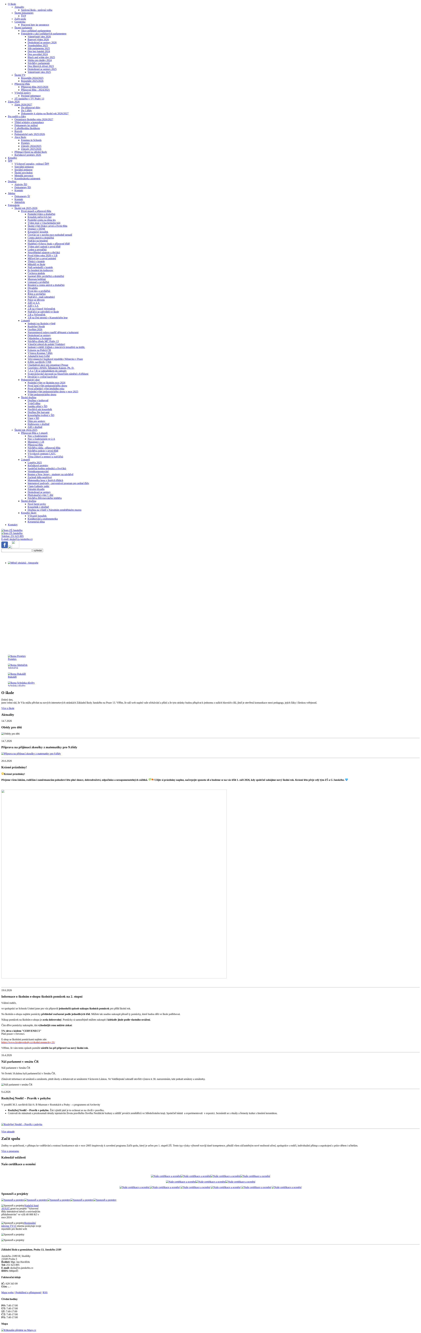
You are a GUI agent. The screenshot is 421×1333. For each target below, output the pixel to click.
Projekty (25, 143)
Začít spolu (20, 18)
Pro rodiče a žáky (17, 116)
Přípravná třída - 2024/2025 (35, 89)
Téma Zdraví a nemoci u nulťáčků (45, 456)
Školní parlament (23, 27)
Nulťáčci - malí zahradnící (41, 296)
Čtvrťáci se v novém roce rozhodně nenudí (50, 234)
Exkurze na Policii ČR (39, 350)
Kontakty (13, 524)
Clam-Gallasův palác (38, 486)
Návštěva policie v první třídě (43, 450)
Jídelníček (19, 202)
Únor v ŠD (33, 418)
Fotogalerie (14, 205)
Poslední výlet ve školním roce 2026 (46, 382)
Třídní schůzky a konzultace (29, 122)
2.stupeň (25, 320)
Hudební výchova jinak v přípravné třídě (49, 243)
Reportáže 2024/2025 (32, 78)
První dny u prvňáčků (39, 291)
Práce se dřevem (36, 299)
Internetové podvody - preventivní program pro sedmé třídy (58, 483)
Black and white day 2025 (41, 57)
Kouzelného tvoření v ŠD (41, 415)
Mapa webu (7, 1292)
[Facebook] (5, 547)
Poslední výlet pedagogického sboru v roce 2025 (53, 391)
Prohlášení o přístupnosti (28, 1292)
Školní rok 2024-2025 (25, 430)
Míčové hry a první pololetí (42, 258)
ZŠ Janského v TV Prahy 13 (29, 98)
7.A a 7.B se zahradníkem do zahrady (47, 370)
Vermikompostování (38, 471)
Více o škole (7, 708)
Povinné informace (31, 95)
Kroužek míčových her (39, 217)
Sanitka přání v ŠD (37, 406)
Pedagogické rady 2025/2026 (29, 134)
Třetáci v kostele (36, 261)
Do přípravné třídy (30, 107)
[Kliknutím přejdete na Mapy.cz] (18, 1330)
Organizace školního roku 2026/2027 (33, 119)
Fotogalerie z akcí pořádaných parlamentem (43, 33)
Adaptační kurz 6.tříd (39, 356)
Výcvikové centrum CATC (42, 453)
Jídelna (11, 193)
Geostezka (19, 21)
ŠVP (23, 15)
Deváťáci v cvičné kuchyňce (42, 376)
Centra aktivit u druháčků (41, 237)
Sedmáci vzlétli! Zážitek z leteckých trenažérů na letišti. (56, 347)
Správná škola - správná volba (36, 10)
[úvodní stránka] (143, 562)
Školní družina (28, 397)
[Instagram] (10, 547)
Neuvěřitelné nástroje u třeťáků (44, 252)
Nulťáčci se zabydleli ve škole (43, 311)
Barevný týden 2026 (38, 39)
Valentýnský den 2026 (39, 36)
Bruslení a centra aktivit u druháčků (46, 285)
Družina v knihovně (38, 400)
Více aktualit (7, 1131)
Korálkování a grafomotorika (43, 518)
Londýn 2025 (35, 462)
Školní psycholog (23, 172)
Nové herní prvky (37, 504)
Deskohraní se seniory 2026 (42, 42)
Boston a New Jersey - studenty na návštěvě (50, 474)
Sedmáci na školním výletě (41, 323)
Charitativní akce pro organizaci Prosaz (48, 365)
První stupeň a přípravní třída (36, 211)
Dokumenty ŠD (22, 187)
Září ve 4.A (34, 302)
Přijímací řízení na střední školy (30, 152)
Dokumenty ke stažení (26, 125)
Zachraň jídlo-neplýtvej (40, 477)
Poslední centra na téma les (42, 220)
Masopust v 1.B (36, 441)
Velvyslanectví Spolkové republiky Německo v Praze (55, 359)
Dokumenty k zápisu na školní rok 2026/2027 (45, 113)
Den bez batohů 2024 (39, 51)
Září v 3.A (33, 305)
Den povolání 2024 (38, 54)
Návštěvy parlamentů (39, 63)
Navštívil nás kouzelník (40, 409)
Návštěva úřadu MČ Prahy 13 (43, 341)
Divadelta (33, 288)
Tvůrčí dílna (34, 403)
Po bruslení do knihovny (40, 270)
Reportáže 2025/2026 (32, 81)
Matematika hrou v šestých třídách (45, 480)
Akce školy (20, 137)
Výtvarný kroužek (37, 515)
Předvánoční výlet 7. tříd (40, 495)
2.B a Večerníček (36, 314)
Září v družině (35, 427)
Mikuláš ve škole (36, 264)
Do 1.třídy (26, 110)
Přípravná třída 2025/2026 (34, 86)
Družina (12, 181)
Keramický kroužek (38, 231)
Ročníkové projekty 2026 (27, 154)
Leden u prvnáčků (37, 249)
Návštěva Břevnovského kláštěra (45, 498)
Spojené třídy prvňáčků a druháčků (46, 276)
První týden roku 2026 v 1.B (42, 255)
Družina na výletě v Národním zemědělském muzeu (54, 509)
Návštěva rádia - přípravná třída (44, 447)
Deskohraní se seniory (39, 335)
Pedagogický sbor (30, 379)
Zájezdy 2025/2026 (31, 149)
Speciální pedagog (24, 166)
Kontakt (18, 190)
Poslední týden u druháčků (41, 214)
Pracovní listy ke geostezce (35, 24)
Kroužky (12, 157)
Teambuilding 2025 (38, 45)
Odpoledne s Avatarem (39, 338)
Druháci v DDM (36, 228)
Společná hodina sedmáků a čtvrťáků (47, 468)
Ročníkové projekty (38, 465)
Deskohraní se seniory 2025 (42, 69)
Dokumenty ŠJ (22, 196)
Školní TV (19, 75)
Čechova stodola (36, 273)
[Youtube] (15, 547)
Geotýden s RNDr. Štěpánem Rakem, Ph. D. (51, 367)
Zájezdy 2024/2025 (31, 146)
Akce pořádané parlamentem (36, 30)
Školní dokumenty (24, 13)
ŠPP (10, 160)
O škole (12, 4)
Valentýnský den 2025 (39, 72)
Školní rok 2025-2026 (25, 208)
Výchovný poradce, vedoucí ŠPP (31, 163)
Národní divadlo (36, 489)
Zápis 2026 (14, 101)
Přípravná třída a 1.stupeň (34, 433)
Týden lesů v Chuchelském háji (44, 223)
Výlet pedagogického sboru (42, 394)
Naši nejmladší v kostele (40, 267)
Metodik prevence (23, 175)
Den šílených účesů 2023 (41, 66)
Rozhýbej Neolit (36, 326)
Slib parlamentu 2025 (39, 48)
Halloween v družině (38, 424)
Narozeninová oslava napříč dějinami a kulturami (53, 332)
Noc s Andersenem (37, 436)
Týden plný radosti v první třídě (44, 246)
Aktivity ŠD (20, 184)
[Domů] (12, 530)
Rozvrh (18, 131)
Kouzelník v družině (38, 507)
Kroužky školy (29, 512)
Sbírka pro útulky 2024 (40, 60)
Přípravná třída (22, 84)
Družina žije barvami (38, 412)
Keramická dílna (36, 521)
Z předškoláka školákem (27, 128)
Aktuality (19, 7)
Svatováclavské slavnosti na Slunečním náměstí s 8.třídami (58, 373)
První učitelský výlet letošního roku (46, 388)
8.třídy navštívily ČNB (39, 362)
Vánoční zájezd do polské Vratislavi (46, 344)
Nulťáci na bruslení (38, 240)
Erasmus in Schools (31, 140)
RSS (45, 1292)
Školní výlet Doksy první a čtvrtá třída (47, 225)
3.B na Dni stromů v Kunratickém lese (48, 317)
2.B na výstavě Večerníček (41, 308)
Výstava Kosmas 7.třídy (40, 353)
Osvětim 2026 (35, 329)
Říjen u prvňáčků (37, 294)
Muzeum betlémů (37, 279)
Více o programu (10, 1151)
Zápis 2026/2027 (23, 104)
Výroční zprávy (22, 92)
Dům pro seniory (36, 421)
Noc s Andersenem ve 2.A (41, 438)
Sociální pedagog (23, 169)
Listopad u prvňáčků (38, 282)
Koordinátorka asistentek (27, 178)
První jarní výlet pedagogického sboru (47, 385)
